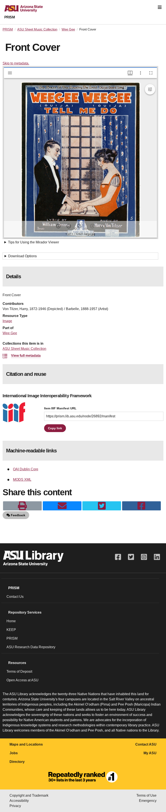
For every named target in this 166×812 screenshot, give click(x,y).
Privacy (15, 806)
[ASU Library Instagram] (143, 557)
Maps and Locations (26, 744)
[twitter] (101, 505)
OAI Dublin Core (25, 469)
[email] (62, 505)
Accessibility (19, 800)
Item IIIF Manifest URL (60, 408)
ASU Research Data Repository (30, 647)
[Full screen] (151, 73)
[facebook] (141, 505)
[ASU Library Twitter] (130, 557)
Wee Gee (68, 29)
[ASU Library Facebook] (118, 557)
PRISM (9, 17)
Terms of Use (146, 795)
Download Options (22, 256)
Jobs (14, 753)
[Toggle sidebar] (10, 73)
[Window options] (140, 73)
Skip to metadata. (16, 63)
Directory (17, 762)
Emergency (147, 800)
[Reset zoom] (79, 226)
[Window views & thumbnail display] (130, 73)
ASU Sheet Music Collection (37, 29)
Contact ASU (145, 744)
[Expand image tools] (150, 89)
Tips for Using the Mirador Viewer (33, 242)
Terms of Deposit (19, 671)
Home (11, 621)
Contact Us (15, 596)
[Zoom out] (69, 226)
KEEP (11, 630)
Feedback (17, 515)
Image (7, 321)
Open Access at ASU (22, 680)
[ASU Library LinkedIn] (156, 557)
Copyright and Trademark (29, 795)
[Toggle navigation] (160, 7)
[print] (22, 505)
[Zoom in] (58, 226)
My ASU (150, 753)
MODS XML (22, 479)
